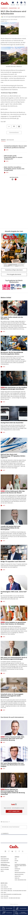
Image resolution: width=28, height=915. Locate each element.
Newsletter (17, 876)
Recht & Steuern (5, 869)
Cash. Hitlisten (4, 896)
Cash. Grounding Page (20, 880)
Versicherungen (5, 858)
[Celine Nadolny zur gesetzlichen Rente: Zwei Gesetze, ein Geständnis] (14, 613)
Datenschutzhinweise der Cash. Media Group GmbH (20, 866)
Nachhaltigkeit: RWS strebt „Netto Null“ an (14, 592)
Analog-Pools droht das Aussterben (12, 423)
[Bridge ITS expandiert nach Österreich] (14, 552)
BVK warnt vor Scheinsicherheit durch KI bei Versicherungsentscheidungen (14, 658)
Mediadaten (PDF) (19, 874)
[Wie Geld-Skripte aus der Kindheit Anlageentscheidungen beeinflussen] (14, 378)
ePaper (16, 860)
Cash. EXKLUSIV (4, 887)
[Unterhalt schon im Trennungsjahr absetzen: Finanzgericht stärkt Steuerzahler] (14, 684)
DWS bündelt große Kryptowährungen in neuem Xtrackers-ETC (13, 157)
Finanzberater (4, 860)
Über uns (17, 878)
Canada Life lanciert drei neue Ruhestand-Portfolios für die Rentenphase (10, 527)
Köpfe (2, 871)
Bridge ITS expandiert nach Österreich (13, 561)
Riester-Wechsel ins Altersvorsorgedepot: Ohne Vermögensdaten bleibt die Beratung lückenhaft (13, 792)
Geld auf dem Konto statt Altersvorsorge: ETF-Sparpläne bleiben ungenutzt (13, 455)
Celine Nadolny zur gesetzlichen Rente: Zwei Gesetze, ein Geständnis (13, 623)
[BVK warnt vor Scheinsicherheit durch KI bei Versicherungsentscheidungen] (14, 648)
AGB (16, 862)
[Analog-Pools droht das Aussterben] (14, 413)
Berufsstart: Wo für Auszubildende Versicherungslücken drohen (12, 353)
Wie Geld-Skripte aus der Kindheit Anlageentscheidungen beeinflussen (14, 388)
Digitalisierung (5, 867)
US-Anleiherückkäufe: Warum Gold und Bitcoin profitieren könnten (15, 146)
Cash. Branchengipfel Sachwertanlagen (11, 894)
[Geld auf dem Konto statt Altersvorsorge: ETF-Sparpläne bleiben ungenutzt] (14, 445)
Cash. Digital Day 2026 (6, 888)
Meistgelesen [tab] (10, 140)
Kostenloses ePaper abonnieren (14, 270)
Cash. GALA (3, 892)
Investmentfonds (5, 862)
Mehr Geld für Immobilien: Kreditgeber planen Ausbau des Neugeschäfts (14, 168)
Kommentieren (14, 132)
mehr (7, 149)
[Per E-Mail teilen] (19, 126)
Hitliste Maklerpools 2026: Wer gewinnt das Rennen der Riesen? (13, 492)
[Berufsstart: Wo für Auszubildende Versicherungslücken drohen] (14, 343)
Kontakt (17, 870)
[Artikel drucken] (14, 126)
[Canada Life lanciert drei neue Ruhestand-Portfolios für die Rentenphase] (14, 517)
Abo (16, 858)
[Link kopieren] (9, 126)
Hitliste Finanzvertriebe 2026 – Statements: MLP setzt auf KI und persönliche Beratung (13, 738)
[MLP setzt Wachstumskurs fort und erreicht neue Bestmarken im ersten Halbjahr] (14, 753)
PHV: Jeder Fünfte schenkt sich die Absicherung (12, 318)
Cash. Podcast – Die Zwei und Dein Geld (10, 898)
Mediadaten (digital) (20, 872)
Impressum (17, 868)
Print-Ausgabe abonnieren (14, 274)
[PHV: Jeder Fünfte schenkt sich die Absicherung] (14, 307)
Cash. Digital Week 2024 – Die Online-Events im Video (13, 890)
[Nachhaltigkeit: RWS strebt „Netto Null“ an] (14, 582)
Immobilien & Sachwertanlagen (5, 865)
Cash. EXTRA (3, 885)
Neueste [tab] (3, 140)
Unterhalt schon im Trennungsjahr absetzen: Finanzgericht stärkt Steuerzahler (12, 695)
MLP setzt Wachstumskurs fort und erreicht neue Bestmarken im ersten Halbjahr (13, 764)
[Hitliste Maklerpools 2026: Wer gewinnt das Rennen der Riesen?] (14, 481)
